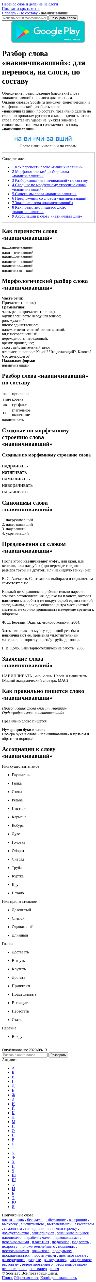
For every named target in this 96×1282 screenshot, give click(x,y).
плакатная (40, 1242)
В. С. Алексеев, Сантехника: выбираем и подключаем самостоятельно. (47, 580)
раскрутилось (55, 1260)
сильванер (38, 1269)
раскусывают (80, 1260)
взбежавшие (56, 1219)
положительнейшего (37, 1246)
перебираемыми (15, 1242)
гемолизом (13, 1228)
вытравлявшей (59, 1224)
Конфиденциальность (58, 1278)
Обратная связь (26, 1278)
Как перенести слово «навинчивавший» (47, 167)
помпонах (66, 1246)
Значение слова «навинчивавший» (42, 203)
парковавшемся (66, 1237)
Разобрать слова (63, 18)
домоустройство (15, 1233)
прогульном (62, 1251)
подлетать (80, 1242)
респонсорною (14, 1269)
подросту (9, 1246)
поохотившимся (15, 1251)
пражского (40, 1251)
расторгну (10, 1264)
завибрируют (43, 1233)
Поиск (7, 1278)
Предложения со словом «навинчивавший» (50, 198)
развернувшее (13, 1260)
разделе (34, 1260)
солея (54, 1269)
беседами (35, 1219)
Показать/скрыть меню (21, 8)
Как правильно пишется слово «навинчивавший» (39, 209)
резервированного (37, 1264)
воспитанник (13, 1219)
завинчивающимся (73, 1233)
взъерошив (78, 1219)
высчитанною (32, 1224)
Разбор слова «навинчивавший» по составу (50, 180)
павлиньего (11, 1237)
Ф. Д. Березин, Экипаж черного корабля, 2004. (41, 622)
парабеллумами (37, 1237)
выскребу (10, 1224)
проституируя (44, 1255)
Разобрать (58, 1055)
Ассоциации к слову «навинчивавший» (47, 216)
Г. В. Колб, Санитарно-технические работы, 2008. (43, 648)
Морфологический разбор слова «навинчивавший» (40, 173)
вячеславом (84, 1224)
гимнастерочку (64, 1228)
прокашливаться (16, 1255)
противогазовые (72, 1255)
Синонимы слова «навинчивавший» (44, 194)
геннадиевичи (37, 1228)
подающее (60, 1242)
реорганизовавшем (71, 1264)
